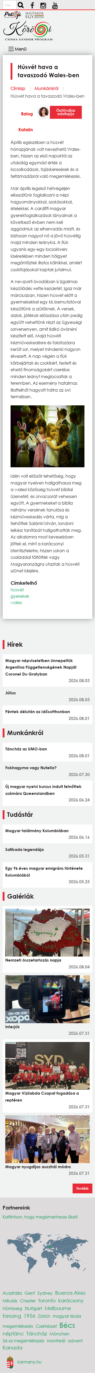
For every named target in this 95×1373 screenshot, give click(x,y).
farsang (12, 1316)
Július (10, 692)
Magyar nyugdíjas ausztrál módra (38, 1166)
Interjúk (12, 1026)
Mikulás (10, 1300)
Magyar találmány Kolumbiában (37, 830)
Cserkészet (46, 1326)
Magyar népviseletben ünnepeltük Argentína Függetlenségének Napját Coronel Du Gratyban (41, 667)
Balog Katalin (25, 121)
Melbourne (58, 1308)
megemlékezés (18, 1326)
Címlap (18, 88)
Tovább (82, 1188)
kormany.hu (29, 1361)
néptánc (13, 1333)
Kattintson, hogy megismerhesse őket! (40, 1217)
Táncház (36, 1333)
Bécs (67, 1325)
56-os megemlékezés (23, 1340)
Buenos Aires (70, 1293)
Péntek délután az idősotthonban (37, 711)
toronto (47, 1300)
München (59, 1333)
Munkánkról (46, 88)
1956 (29, 1316)
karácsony (70, 1300)
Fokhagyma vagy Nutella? (30, 767)
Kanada (12, 1347)
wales (16, 602)
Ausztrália (12, 1293)
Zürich (44, 1316)
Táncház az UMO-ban (26, 748)
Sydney (45, 1293)
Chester (28, 1300)
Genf (30, 1293)
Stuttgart (33, 1308)
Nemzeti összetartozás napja (33, 960)
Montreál (56, 1340)
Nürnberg (12, 1308)
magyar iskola (67, 1316)
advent (75, 1340)
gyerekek (20, 596)
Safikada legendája (24, 849)
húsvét (17, 589)
